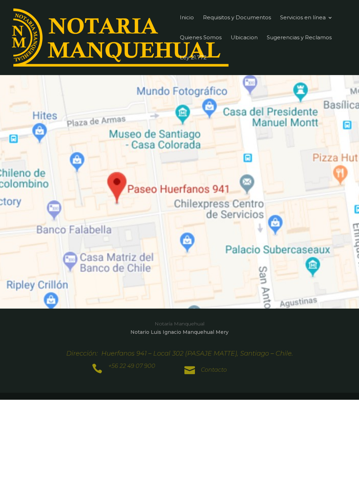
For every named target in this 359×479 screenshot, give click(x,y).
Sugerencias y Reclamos (299, 38)
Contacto (214, 369)
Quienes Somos (201, 38)
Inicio (187, 18)
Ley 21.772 (193, 58)
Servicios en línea (303, 18)
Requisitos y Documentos (237, 18)
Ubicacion (244, 38)
